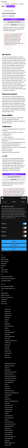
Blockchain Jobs (8, 315)
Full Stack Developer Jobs (10, 436)
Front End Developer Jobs (10, 380)
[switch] (25, 228)
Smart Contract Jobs (9, 326)
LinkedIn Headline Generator (8, 288)
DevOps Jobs (7, 344)
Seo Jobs (6, 384)
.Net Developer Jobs (9, 415)
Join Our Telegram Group (7, 297)
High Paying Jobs (14, 3)
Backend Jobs (7, 311)
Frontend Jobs (7, 309)
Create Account (4, 269)
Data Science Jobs (8, 407)
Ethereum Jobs (8, 351)
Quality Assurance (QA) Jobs (10, 378)
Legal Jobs (7, 396)
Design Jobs (7, 330)
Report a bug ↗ (4, 303)
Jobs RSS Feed (4, 299)
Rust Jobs (7, 319)
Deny (14, 248)
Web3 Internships (4, 259)
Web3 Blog (3, 265)
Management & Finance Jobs (11, 340)
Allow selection (14, 245)
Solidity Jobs (7, 317)
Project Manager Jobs (9, 382)
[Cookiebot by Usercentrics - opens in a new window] (21, 198)
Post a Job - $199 (10, 6)
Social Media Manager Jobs (10, 376)
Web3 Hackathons (5, 261)
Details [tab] (14, 201)
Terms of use (3, 301)
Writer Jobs (7, 355)
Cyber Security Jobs (9, 421)
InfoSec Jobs (7, 338)
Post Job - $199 (4, 271)
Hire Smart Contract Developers (7, 278)
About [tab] (23, 201)
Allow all (14, 241)
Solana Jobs (7, 349)
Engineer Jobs (7, 324)
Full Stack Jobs (8, 313)
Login (3, 6)
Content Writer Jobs (9, 438)
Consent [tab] (5, 201)
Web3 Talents (4, 263)
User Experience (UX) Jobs (10, 424)
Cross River (6, 10)
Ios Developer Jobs (8, 409)
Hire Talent (21, 3)
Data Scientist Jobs (9, 432)
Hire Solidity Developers (6, 280)
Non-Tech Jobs (8, 357)
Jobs (2, 3)
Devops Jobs (7, 403)
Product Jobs (7, 334)
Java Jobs (7, 413)
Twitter (14, 44)
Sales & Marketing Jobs (9, 332)
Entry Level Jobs (8, 444)
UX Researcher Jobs (9, 405)
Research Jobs (8, 399)
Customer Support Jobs (9, 336)
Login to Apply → (14, 19)
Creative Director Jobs (9, 390)
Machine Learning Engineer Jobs (11, 401)
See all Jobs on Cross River (13, 22)
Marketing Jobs (8, 369)
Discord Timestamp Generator (7, 286)
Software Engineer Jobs (9, 442)
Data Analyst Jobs (8, 434)
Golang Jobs (7, 440)
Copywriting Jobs (8, 394)
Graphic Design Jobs (9, 430)
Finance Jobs (7, 388)
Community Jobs (8, 353)
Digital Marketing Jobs (9, 426)
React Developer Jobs (9, 417)
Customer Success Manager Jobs (12, 392)
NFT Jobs (6, 328)
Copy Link (13, 24)
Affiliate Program (4, 293)
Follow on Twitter (5, 295)
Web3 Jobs (3, 257)
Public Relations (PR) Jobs (10, 363)
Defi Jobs (6, 321)
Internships (6, 3)
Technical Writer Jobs (9, 374)
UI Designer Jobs (8, 411)
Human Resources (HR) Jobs (10, 371)
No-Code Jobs (7, 342)
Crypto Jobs (7, 346)
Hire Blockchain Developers (7, 276)
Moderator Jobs (8, 428)
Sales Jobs (7, 367)
